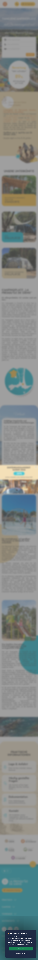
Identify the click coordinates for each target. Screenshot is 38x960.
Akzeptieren (21, 949)
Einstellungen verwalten (21, 953)
